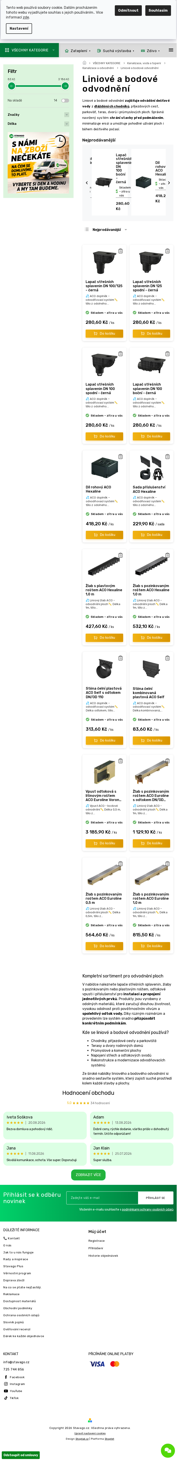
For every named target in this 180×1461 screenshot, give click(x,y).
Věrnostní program (17, 1273)
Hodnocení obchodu (88, 1092)
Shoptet (109, 1438)
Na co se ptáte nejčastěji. (22, 1287)
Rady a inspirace (15, 1259)
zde (26, 17)
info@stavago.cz (16, 1362)
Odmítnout (128, 10)
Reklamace (11, 1294)
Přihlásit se (155, 1198)
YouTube (16, 1391)
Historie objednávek (103, 1255)
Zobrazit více (88, 1175)
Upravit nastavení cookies (90, 1433)
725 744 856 (13, 1369)
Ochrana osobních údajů (21, 1315)
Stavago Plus (13, 1266)
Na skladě (32, 100)
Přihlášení (95, 1248)
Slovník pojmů (13, 1322)
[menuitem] (76, 50)
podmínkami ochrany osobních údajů (147, 1209)
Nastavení (19, 28)
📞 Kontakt (11, 1238)
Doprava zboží (14, 1280)
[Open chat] (168, 1451)
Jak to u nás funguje (18, 1252)
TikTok (14, 1398)
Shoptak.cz (82, 1438)
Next (169, 183)
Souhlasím (158, 10)
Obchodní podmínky (17, 1308)
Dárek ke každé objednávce (23, 1336)
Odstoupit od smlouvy (21, 1455)
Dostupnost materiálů (19, 1301)
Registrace (96, 1240)
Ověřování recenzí (17, 1329)
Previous (87, 183)
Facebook (17, 1377)
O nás (7, 1245)
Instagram (17, 1384)
